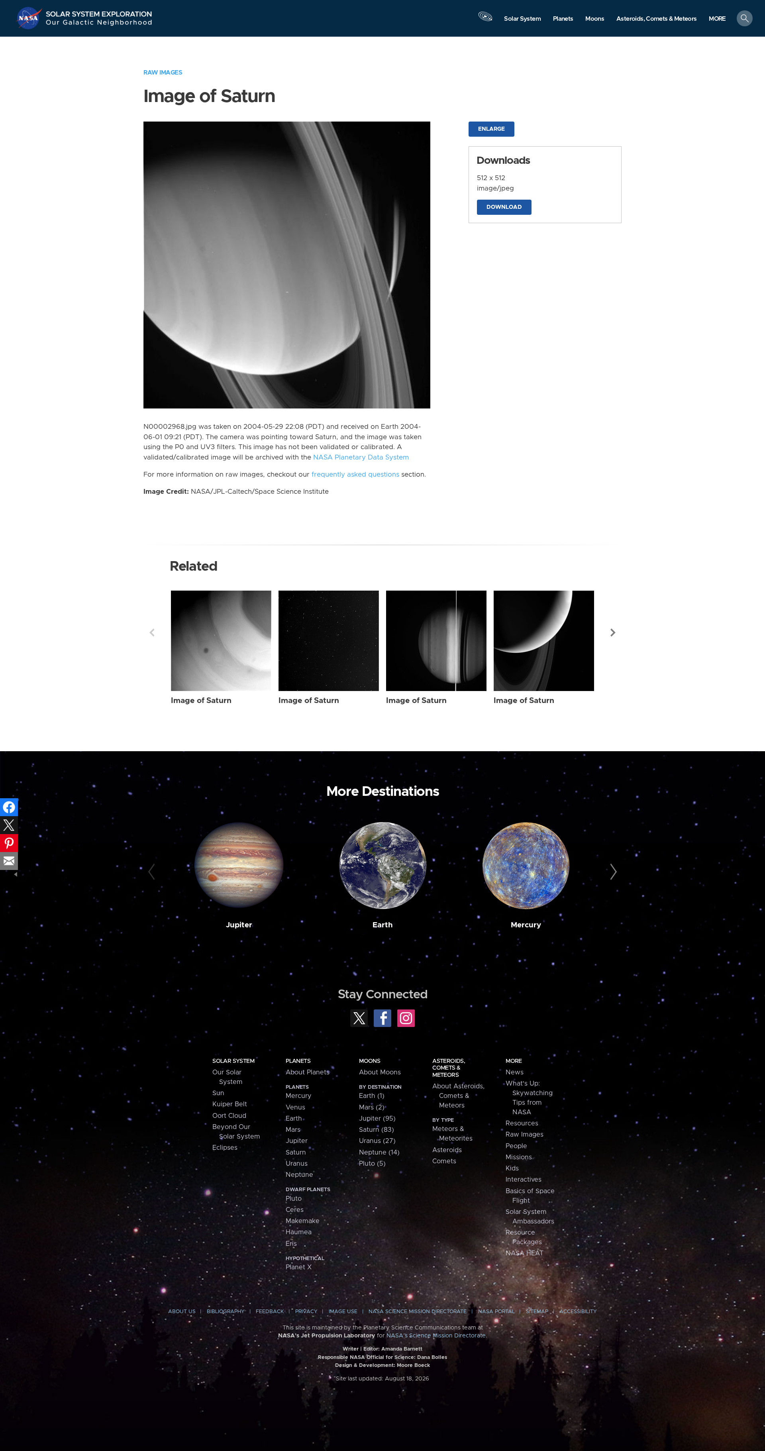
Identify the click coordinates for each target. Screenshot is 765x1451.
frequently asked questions (355, 474)
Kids (512, 1168)
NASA (30, 18)
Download (504, 207)
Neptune (299, 1175)
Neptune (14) (379, 1152)
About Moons (380, 1072)
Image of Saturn (201, 701)
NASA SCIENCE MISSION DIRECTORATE (418, 1311)
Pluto (294, 1199)
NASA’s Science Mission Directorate (436, 1336)
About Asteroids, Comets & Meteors (458, 1096)
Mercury (526, 925)
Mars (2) (371, 1107)
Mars (293, 1130)
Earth (383, 925)
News (515, 1072)
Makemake (303, 1221)
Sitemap (537, 1311)
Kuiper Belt (229, 1104)
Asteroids (447, 1150)
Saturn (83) (376, 1130)
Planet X (299, 1267)
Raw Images (162, 73)
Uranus (297, 1163)
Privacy (306, 1311)
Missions (519, 1157)
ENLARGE (491, 129)
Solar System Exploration (99, 12)
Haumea (299, 1232)
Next (613, 632)
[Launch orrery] (485, 20)
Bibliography (226, 1311)
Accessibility (578, 1311)
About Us (182, 1311)
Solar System (233, 1061)
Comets (444, 1161)
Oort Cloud (229, 1116)
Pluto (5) (372, 1163)
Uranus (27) (377, 1141)
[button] (717, 19)
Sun (218, 1093)
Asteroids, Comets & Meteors (448, 1068)
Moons (369, 1061)
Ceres (295, 1210)
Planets (298, 1061)
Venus (295, 1107)
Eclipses (224, 1148)
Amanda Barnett (401, 1349)
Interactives (523, 1179)
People (516, 1146)
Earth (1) (371, 1096)
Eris (291, 1244)
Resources (522, 1123)
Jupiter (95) (377, 1118)
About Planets (308, 1072)
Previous (152, 632)
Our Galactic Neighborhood (99, 24)
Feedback (270, 1311)
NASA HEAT (524, 1253)
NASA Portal (496, 1311)
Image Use (343, 1311)
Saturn (296, 1152)
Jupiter (239, 925)
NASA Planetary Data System (361, 457)
